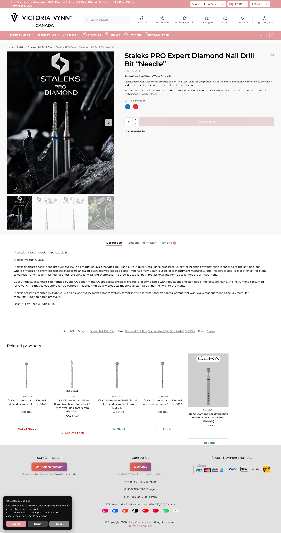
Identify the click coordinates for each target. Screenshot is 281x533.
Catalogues (207, 22)
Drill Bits (190, 331)
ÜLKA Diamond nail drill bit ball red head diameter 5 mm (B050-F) (163, 404)
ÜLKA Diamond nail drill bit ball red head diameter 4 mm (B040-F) (27, 404)
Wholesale (142, 22)
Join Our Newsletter (49, 466)
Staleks (20, 47)
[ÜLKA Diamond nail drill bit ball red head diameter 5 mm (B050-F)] (163, 373)
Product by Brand (19, 34)
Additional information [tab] (141, 242)
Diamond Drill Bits (136, 331)
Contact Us (242, 22)
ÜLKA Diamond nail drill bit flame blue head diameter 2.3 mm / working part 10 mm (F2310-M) (72, 406)
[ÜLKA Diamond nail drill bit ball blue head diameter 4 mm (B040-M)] (208, 380)
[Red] (135, 106)
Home (9, 47)
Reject (37, 524)
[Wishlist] (42, 358)
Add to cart (206, 121)
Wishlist (225, 22)
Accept (16, 524)
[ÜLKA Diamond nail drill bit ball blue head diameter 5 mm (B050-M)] (117, 373)
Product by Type (46, 34)
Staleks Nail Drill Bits (40, 47)
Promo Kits (134, 34)
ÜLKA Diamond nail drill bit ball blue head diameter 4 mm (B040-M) (208, 417)
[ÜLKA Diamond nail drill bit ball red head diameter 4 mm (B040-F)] (27, 373)
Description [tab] (114, 242)
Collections (69, 34)
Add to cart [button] (27, 419)
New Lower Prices (158, 34)
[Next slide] (108, 122)
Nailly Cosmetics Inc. (140, 522)
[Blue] (128, 106)
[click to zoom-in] (60, 122)
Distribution (162, 22)
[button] (264, 35)
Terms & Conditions (140, 525)
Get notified (72, 422)
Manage (59, 524)
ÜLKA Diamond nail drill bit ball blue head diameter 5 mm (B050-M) (117, 404)
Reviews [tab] (168, 242)
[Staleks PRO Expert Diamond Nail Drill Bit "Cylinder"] (269, 55)
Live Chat (140, 466)
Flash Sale (114, 34)
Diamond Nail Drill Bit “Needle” (166, 331)
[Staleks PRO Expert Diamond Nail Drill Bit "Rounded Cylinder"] (272, 55)
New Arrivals (93, 34)
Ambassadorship (184, 22)
